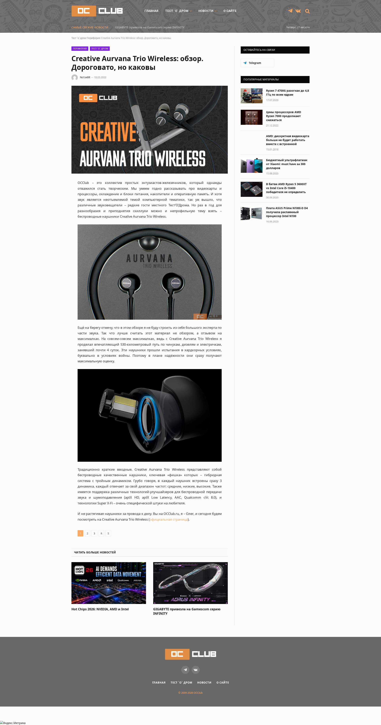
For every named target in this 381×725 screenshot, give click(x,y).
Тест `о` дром (176, 11)
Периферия (93, 38)
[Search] (307, 11)
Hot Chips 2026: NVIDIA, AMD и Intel (100, 609)
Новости (205, 11)
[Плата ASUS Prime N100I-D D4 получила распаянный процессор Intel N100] (252, 213)
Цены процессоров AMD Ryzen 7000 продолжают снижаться (283, 116)
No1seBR (85, 77)
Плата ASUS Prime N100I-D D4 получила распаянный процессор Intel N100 (287, 212)
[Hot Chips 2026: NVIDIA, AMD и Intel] (108, 583)
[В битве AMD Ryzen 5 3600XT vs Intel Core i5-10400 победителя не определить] (252, 189)
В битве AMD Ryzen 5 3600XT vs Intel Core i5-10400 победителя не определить (286, 188)
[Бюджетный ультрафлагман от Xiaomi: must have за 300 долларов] (252, 165)
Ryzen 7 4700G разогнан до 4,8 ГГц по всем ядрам (287, 92)
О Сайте (230, 11)
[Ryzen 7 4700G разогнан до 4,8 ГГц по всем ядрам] (252, 95)
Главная (151, 11)
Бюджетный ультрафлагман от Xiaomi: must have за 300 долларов (286, 164)
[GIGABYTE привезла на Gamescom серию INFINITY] (190, 583)
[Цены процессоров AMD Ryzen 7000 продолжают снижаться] (252, 117)
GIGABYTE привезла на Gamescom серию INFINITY (149, 27)
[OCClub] (97, 11)
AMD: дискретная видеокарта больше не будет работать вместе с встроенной (287, 140)
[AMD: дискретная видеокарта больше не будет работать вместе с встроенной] (252, 141)
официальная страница (169, 519)
